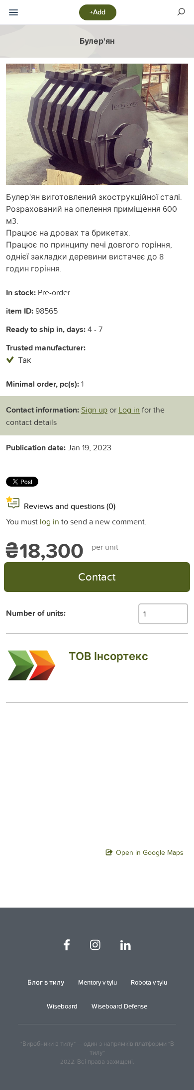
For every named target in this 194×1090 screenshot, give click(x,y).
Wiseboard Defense (119, 1006)
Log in (129, 409)
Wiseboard (62, 1006)
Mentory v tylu (97, 982)
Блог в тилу (45, 982)
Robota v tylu (149, 982)
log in (49, 521)
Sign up (94, 409)
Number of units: (36, 613)
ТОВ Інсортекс (108, 656)
